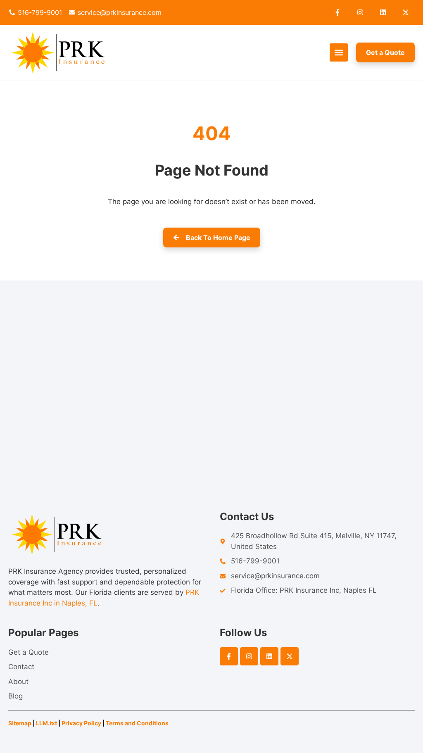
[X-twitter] (406, 12)
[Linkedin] (383, 12)
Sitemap (19, 723)
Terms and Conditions (138, 723)
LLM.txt (46, 723)
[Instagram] (360, 12)
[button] (339, 52)
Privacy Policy (81, 723)
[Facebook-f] (337, 12)
